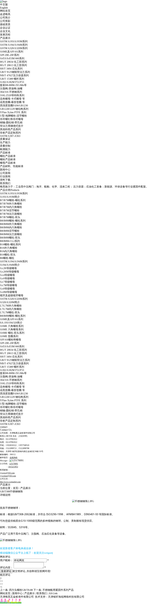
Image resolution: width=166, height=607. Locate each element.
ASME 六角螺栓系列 (12, 326)
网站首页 (5, 10)
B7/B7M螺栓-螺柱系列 (12, 200)
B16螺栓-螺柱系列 (10, 244)
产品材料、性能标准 (11, 166)
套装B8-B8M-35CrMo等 (13, 85)
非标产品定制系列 (10, 132)
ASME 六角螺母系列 (12, 329)
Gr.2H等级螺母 (8, 268)
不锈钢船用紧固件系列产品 (58, 590)
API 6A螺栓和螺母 (10, 339)
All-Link (53, 593)
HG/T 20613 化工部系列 (13, 65)
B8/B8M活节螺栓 (9, 230)
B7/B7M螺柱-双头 (10, 217)
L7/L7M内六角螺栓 (11, 309)
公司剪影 (5, 21)
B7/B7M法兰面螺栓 (11, 213)
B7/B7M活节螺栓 (9, 210)
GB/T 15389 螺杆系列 (12, 78)
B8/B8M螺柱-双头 (10, 237)
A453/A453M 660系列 (12, 58)
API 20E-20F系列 (9, 55)
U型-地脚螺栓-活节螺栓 (13, 115)
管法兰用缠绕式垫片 (11, 126)
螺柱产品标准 (8, 156)
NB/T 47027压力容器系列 (14, 75)
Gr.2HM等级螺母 (9, 271)
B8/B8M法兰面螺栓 (11, 234)
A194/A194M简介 (10, 264)
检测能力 (5, 149)
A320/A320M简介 (10, 302)
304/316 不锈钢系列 (11, 92)
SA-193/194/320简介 (11, 322)
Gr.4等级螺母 (7, 275)
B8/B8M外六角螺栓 (11, 224)
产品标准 (5, 152)
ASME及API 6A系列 (11, 51)
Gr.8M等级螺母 (8, 292)
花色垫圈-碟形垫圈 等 (12, 102)
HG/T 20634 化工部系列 (13, 61)
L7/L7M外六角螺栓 (11, 305)
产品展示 (5, 38)
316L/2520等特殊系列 (12, 95)
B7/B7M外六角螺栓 (11, 203)
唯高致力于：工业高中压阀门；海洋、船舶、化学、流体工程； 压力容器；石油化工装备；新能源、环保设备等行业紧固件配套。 (74, 186)
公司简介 (5, 17)
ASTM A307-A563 (10, 136)
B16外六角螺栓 (8, 247)
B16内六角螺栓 (8, 251)
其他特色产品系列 (10, 129)
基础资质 (5, 24)
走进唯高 (5, 14)
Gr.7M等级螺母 (8, 285)
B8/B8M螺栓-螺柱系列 (12, 220)
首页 (15, 488)
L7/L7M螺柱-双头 (10, 312)
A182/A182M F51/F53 (12, 82)
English (4, 7)
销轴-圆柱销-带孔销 (11, 122)
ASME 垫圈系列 (9, 336)
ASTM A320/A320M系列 (14, 48)
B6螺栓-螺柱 (7, 258)
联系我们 (5, 183)
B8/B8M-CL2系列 (10, 241)
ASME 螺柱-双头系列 (12, 332)
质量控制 (5, 145)
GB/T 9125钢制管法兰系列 (15, 72)
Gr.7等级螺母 (7, 281)
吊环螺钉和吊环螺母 (11, 119)
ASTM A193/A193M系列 (14, 41)
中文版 (4, 4)
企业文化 (5, 31)
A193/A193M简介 (10, 196)
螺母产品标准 (8, 162)
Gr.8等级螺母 (7, 288)
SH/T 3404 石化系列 (11, 68)
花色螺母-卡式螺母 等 (12, 98)
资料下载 (5, 179)
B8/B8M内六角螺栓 (11, 227)
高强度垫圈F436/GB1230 (14, 105)
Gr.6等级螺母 (7, 278)
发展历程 (5, 34)
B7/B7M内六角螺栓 (11, 207)
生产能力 (5, 142)
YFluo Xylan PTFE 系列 (13, 112)
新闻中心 (5, 169)
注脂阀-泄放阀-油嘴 (11, 88)
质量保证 (5, 139)
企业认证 (5, 27)
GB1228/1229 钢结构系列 (14, 109)
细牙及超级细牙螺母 (11, 295)
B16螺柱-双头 (8, 254)
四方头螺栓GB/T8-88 (21, 590)
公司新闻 (5, 173)
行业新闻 (5, 176)
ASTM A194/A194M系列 (14, 44)
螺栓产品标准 (8, 159)
